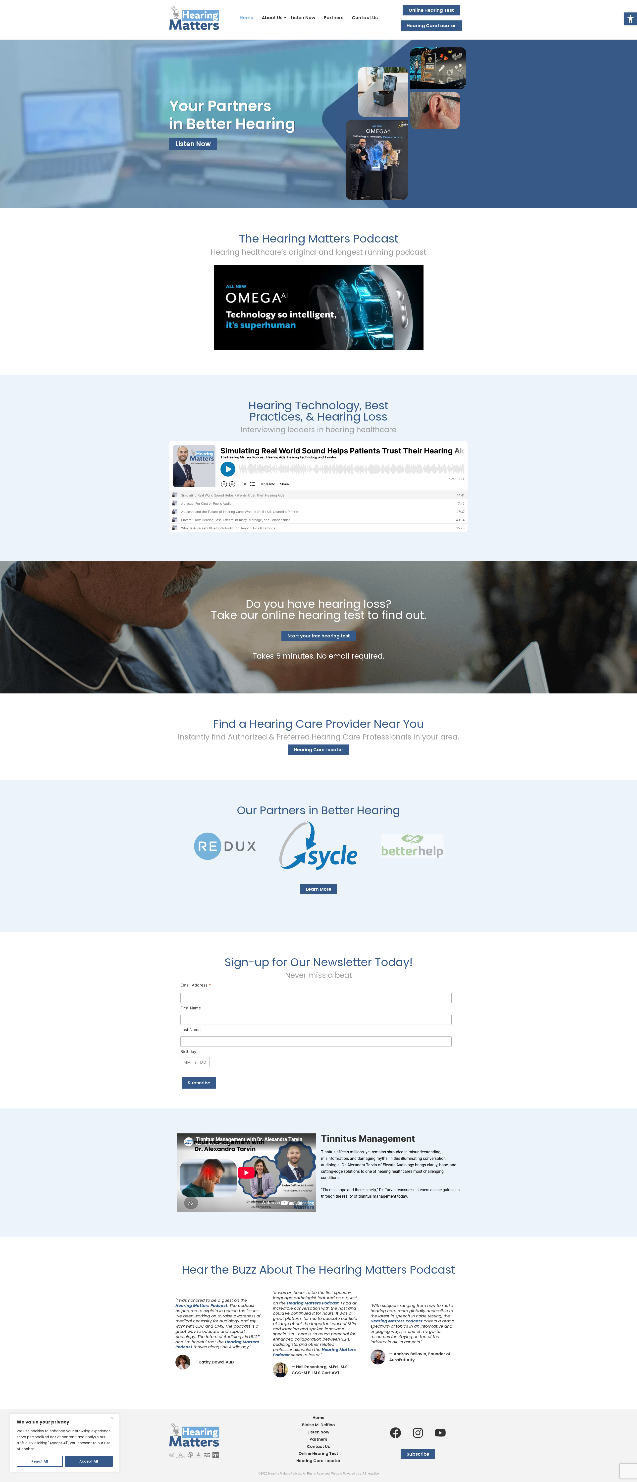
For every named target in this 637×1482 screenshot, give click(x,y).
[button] (630, 18)
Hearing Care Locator (318, 1461)
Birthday (188, 1051)
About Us (272, 17)
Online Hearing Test (318, 1453)
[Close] (114, 1418)
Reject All (39, 1461)
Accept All (88, 1461)
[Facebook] (395, 1432)
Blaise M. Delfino (318, 1425)
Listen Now (303, 17)
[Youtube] (440, 1432)
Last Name (190, 1029)
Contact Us (365, 17)
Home (246, 17)
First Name (190, 1007)
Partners (333, 17)
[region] (64, 1443)
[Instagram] (418, 1432)
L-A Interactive (369, 1473)
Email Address (196, 985)
